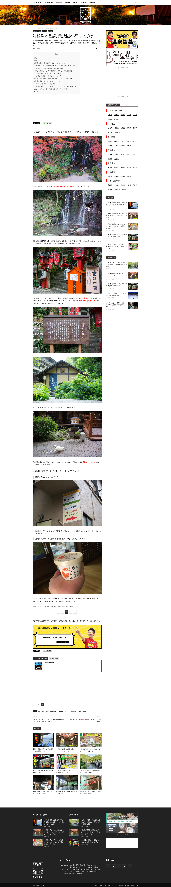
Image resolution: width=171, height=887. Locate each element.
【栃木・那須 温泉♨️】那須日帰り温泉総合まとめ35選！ (86, 720)
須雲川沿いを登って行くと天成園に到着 (49, 68)
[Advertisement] (48, 107)
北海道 (110, 115)
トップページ (38, 2)
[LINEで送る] (47, 123)
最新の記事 (55, 658)
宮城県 (129, 115)
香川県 (110, 176)
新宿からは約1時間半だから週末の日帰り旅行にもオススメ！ (56, 66)
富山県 (135, 141)
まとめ (36, 91)
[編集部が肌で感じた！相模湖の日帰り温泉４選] (67, 782)
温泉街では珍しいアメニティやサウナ (48, 76)
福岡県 (110, 185)
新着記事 (59, 2)
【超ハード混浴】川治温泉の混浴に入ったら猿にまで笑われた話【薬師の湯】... (116, 264)
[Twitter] (124, 866)
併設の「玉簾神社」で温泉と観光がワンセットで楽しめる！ (54, 78)
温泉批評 (75, 2)
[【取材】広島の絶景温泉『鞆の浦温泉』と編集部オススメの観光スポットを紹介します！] (43, 740)
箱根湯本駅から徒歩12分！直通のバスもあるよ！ (50, 63)
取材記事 (84, 2)
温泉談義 (67, 2)
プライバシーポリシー (111, 885)
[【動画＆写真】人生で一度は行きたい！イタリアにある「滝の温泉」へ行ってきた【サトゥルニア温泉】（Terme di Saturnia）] (91, 740)
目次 (35, 58)
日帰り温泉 (45, 711)
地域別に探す (49, 2)
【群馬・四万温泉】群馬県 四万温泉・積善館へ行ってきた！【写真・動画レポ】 (48, 720)
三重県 (129, 154)
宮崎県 (135, 185)
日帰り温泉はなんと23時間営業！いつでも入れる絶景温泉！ (54, 71)
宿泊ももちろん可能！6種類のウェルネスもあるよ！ (51, 89)
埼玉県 (129, 128)
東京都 (110, 132)
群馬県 (123, 128)
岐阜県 (123, 146)
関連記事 (36, 728)
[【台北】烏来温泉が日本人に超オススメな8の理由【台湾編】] (43, 761)
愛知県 (129, 146)
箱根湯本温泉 (82, 711)
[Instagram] (114, 866)
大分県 (129, 185)
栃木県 (116, 128)
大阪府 (110, 154)
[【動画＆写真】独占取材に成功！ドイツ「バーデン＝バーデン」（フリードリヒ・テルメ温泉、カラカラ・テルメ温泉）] (67, 740)
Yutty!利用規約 (99, 885)
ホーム (34, 28)
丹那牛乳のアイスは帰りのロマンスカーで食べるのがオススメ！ (57, 86)
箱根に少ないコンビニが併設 (45, 84)
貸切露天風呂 (53, 711)
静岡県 (116, 141)
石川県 (116, 146)
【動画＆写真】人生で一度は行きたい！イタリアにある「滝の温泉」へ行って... (116, 226)
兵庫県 (116, 159)
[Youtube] (130, 866)
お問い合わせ (134, 885)
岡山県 (116, 168)
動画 (35, 60)
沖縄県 (124, 189)
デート (66, 711)
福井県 (110, 146)
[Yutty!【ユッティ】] (85, 15)
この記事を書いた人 (41, 658)
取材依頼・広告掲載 (124, 885)
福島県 (116, 119)
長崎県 (123, 185)
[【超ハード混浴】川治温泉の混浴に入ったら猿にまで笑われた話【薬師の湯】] (91, 761)
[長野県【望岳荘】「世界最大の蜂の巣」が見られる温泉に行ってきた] (91, 782)
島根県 (129, 168)
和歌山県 (135, 154)
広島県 (110, 168)
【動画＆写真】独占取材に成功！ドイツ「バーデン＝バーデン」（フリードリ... (116, 215)
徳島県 (129, 176)
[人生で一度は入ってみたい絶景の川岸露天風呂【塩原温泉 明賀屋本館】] (133, 305)
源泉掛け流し (74, 711)
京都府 (116, 154)
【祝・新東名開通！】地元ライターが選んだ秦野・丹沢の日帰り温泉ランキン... (116, 246)
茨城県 (110, 128)
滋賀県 (123, 154)
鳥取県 (123, 168)
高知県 (123, 176)
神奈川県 (45, 31)
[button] (136, 3)
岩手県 (123, 115)
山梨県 (110, 141)
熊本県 (110, 189)
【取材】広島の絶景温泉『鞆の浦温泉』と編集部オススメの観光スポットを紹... (116, 205)
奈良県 (110, 159)
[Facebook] (108, 866)
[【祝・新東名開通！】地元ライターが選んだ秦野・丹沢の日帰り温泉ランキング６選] (67, 761)
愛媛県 (116, 176)
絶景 (39, 711)
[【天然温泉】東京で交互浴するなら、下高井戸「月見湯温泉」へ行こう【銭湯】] (43, 782)
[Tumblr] (119, 866)
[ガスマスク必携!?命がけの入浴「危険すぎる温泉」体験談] (133, 295)
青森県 (116, 115)
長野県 (129, 141)
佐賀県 (116, 185)
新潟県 (123, 141)
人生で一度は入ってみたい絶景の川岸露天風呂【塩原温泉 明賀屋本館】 (116, 305)
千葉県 (135, 128)
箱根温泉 (61, 711)
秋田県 (135, 115)
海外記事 (92, 2)
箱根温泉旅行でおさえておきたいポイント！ (48, 81)
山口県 (135, 168)
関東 (40, 31)
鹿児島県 (117, 189)
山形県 (110, 119)
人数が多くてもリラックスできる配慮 (48, 73)
